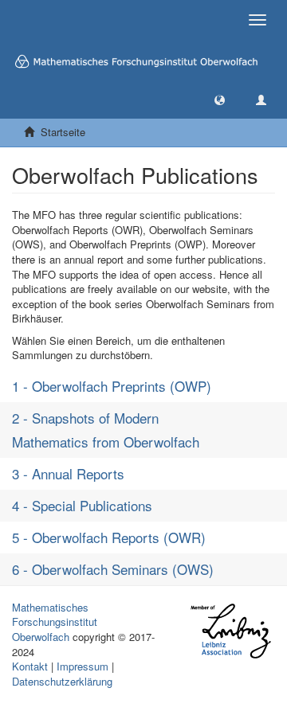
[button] (220, 99)
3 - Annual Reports (68, 473)
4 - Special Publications (82, 505)
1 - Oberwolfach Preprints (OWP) (111, 386)
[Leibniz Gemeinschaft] (230, 631)
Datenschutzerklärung (62, 681)
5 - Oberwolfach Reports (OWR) (109, 537)
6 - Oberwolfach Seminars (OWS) (113, 569)
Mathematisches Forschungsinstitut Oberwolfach (54, 622)
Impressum (82, 666)
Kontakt (30, 666)
